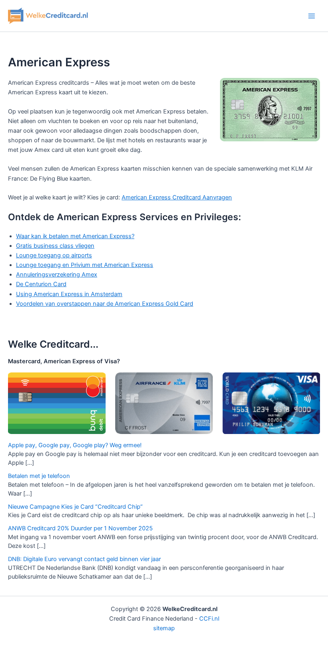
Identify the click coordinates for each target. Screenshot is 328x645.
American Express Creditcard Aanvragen (177, 197)
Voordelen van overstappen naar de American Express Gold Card (104, 303)
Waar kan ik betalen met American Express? (75, 236)
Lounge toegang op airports (54, 255)
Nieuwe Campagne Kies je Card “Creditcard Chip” (75, 506)
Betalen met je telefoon (39, 476)
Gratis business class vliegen (55, 245)
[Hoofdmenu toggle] (311, 16)
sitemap (164, 628)
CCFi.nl (209, 618)
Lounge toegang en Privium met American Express (84, 265)
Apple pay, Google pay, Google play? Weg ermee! (75, 445)
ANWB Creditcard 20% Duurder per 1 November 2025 (80, 528)
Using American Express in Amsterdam (69, 294)
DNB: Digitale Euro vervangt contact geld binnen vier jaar (84, 559)
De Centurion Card (41, 284)
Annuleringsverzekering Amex (56, 274)
